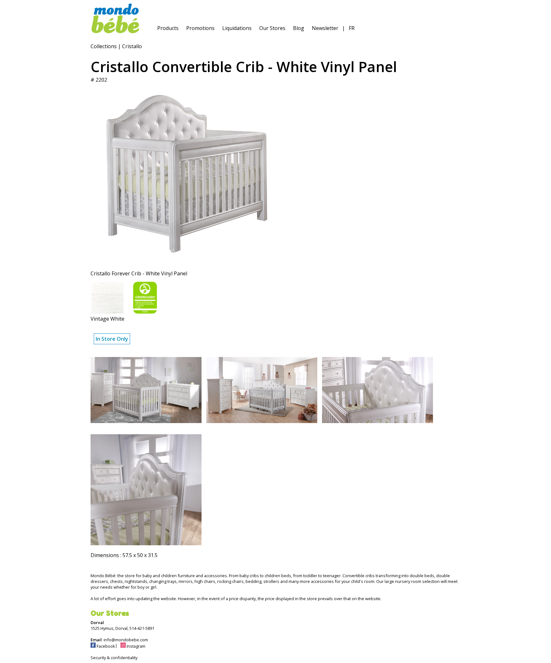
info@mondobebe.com (126, 640)
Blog (298, 28)
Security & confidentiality (114, 657)
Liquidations (237, 28)
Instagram (135, 646)
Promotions (200, 28)
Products (168, 28)
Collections (104, 46)
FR (352, 28)
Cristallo (132, 46)
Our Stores (272, 28)
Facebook (105, 646)
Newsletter (325, 28)
